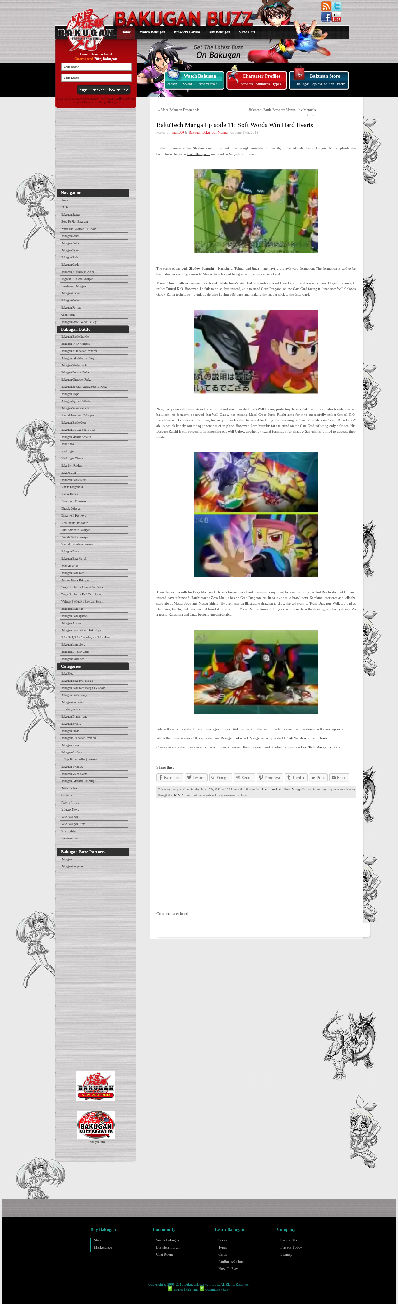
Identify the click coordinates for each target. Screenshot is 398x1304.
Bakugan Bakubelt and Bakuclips (81, 630)
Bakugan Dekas (70, 551)
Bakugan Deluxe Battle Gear (78, 429)
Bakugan (303, 84)
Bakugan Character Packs (76, 379)
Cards (222, 1254)
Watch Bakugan (152, 32)
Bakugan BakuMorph (74, 558)
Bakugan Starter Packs (74, 365)
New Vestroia (207, 84)
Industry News (70, 809)
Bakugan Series (70, 236)
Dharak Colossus (71, 508)
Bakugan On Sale (71, 752)
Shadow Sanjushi (201, 268)
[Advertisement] (94, 150)
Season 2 (189, 84)
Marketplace (103, 1247)
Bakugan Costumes (72, 659)
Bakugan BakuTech (72, 573)
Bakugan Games (71, 293)
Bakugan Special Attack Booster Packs (84, 386)
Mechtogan (68, 451)
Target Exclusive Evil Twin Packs (81, 594)
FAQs (64, 207)
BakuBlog (67, 673)
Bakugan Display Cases (75, 651)
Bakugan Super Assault (75, 408)
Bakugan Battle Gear (73, 422)
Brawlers (246, 84)
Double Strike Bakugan (75, 537)
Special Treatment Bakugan (77, 415)
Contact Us (288, 1240)
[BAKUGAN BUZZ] (84, 26)
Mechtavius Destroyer (74, 522)
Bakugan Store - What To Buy (79, 322)
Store (98, 1240)
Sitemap (286, 1254)
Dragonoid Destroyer (74, 515)
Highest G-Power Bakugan (77, 279)
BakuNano (67, 444)
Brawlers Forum (187, 32)
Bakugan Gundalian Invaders (78, 738)
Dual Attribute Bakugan (75, 530)
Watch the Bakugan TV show (78, 228)
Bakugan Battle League (75, 695)
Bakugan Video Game (74, 773)
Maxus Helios (69, 494)
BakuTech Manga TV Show (320, 747)
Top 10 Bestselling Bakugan (81, 759)
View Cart (247, 32)
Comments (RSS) (217, 1289)
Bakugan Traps (70, 394)
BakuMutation (70, 565)
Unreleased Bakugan (73, 286)
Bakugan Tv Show (72, 766)
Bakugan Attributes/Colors (77, 271)
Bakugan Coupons (72, 866)
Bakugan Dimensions (74, 716)
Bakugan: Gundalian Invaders (79, 351)
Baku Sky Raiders (71, 465)
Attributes (263, 84)
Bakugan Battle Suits (73, 479)
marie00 (178, 132)
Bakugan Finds (70, 731)
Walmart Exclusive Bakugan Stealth (82, 601)
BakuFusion (68, 472)
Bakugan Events (71, 723)
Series (222, 1240)
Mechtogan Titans (72, 458)
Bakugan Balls (70, 257)
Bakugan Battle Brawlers (76, 336)
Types (276, 84)
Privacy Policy (291, 1247)
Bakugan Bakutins (72, 608)
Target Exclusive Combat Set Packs (82, 587)
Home (126, 32)
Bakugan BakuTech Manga (77, 680)
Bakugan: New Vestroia (75, 343)
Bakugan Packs (70, 243)
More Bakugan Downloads (180, 109)
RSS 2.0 (180, 795)
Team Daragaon (198, 154)
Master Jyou (211, 274)
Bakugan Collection (73, 702)
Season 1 (173, 84)
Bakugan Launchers (73, 644)
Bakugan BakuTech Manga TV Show (83, 688)
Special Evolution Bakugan (77, 544)
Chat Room (68, 314)
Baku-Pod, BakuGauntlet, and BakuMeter (85, 637)
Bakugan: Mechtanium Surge (78, 358)
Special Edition (323, 84)
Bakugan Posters (71, 307)
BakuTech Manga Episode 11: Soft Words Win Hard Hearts (234, 125)
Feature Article (70, 802)
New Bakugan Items (73, 824)
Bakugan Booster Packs (75, 372)
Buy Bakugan (219, 32)
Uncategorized (70, 838)
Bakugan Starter (70, 214)
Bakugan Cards (70, 264)
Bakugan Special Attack (75, 401)
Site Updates (68, 831)
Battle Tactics (69, 788)
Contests (66, 795)
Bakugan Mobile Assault (76, 437)
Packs (341, 84)
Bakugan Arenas (71, 623)
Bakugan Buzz (96, 1142)
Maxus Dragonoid (72, 487)
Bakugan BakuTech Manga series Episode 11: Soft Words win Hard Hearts (274, 738)
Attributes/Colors (231, 1261)
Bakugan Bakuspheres (74, 616)
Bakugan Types (70, 250)
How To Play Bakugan (74, 221)
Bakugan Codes (70, 300)
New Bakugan (69, 816)
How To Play (228, 1269)
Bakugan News (70, 745)
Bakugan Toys (72, 709)
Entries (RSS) (182, 1289)
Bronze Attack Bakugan (75, 580)
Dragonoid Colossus (73, 501)
